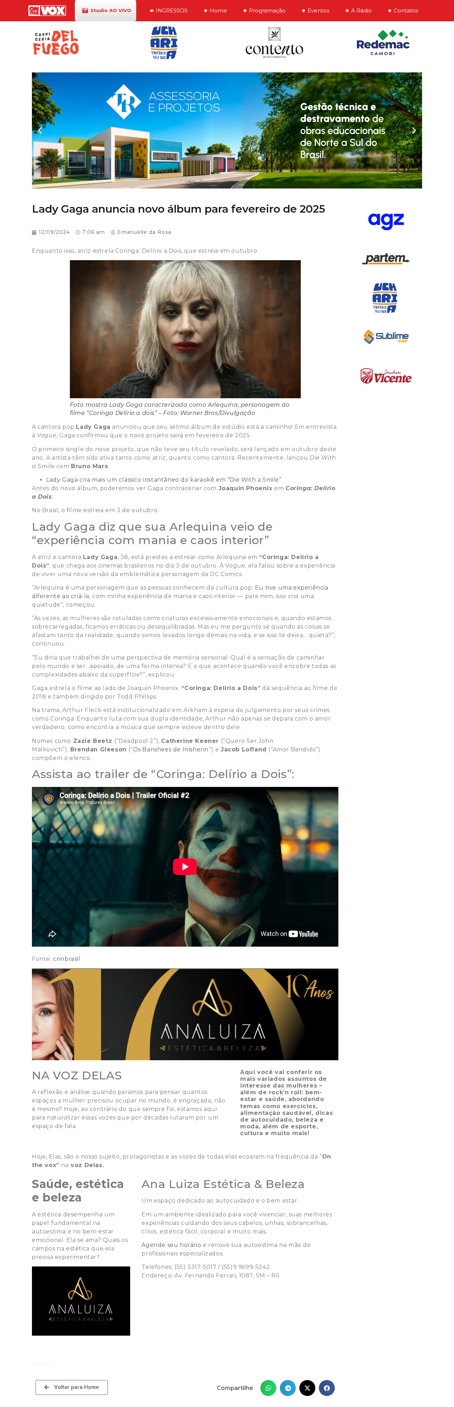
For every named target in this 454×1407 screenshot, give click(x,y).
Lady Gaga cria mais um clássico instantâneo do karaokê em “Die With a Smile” (164, 479)
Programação (267, 10)
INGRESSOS (172, 10)
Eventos (318, 10)
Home (218, 10)
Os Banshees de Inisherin (171, 749)
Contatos (406, 10)
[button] (39, 130)
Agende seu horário (171, 1245)
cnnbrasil (66, 959)
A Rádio (361, 10)
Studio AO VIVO (110, 10)
